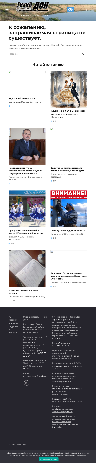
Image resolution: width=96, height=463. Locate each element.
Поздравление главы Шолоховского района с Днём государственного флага (25, 171)
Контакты (13, 323)
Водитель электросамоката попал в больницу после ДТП (67, 169)
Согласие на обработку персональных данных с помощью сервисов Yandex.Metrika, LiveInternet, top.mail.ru (65, 421)
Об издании (13, 318)
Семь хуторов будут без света (67, 230)
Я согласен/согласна (48, 459)
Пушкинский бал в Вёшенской (67, 111)
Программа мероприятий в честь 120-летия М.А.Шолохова (26, 231)
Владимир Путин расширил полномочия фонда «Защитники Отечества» (68, 276)
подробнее (58, 453)
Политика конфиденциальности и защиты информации (63, 409)
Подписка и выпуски (13, 329)
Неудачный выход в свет (23, 98)
